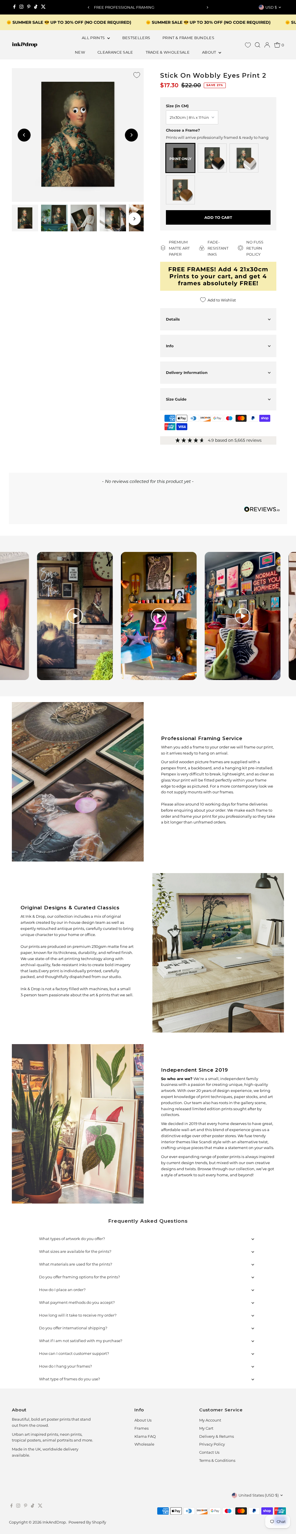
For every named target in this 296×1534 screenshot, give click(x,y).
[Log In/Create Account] (267, 45)
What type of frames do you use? (69, 1379)
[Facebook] (14, 7)
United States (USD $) (258, 1495)
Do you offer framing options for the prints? (79, 1277)
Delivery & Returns (216, 1436)
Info (170, 345)
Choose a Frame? (183, 130)
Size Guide (176, 399)
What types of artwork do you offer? (72, 1238)
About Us (142, 1420)
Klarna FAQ (145, 1436)
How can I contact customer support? (74, 1353)
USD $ (271, 7)
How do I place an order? (62, 1289)
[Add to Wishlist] (137, 75)
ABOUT (209, 52)
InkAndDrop (54, 1522)
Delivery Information (187, 372)
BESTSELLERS (136, 37)
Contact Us (209, 1452)
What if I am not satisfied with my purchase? (80, 1340)
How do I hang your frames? (65, 1366)
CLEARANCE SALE (115, 52)
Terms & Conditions (217, 1460)
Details (173, 319)
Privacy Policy (212, 1444)
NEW (80, 52)
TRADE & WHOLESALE (168, 52)
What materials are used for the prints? (75, 1264)
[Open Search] (257, 45)
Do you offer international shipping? (73, 1328)
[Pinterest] (29, 7)
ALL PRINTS (94, 37)
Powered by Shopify (87, 1522)
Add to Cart (218, 217)
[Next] (207, 7)
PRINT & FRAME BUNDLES (188, 37)
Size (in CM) (177, 105)
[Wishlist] (248, 45)
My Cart (206, 1428)
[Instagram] (21, 7)
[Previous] (88, 7)
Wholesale (144, 1444)
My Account (210, 1420)
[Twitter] (43, 7)
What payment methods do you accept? (77, 1302)
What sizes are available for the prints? (75, 1251)
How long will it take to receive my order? (77, 1315)
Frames (141, 1428)
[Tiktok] (36, 7)
